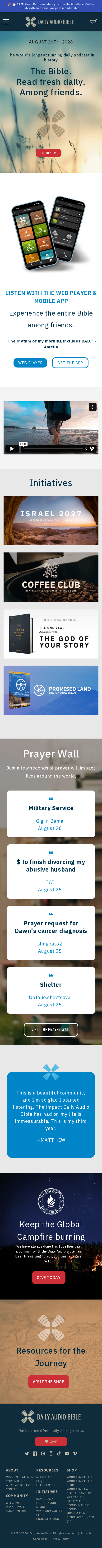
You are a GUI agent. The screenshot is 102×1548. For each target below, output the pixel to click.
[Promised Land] (51, 690)
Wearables (75, 1497)
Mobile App (44, 1477)
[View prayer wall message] (51, 814)
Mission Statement (20, 1477)
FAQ (39, 1481)
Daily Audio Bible (40, 1533)
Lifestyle (74, 1501)
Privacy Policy (60, 1538)
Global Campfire (80, 1493)
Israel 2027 (44, 1499)
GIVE (53, 1441)
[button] (6, 22)
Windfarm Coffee (80, 1477)
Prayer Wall (15, 1507)
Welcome (13, 1503)
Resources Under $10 (80, 1519)
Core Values (15, 1481)
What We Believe (19, 1485)
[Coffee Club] (51, 520)
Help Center (46, 1485)
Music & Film (76, 1513)
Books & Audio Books (78, 1507)
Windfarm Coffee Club (49, 1513)
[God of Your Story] (51, 633)
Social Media (16, 1511)
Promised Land (47, 1519)
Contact (12, 1489)
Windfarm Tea (77, 1489)
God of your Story (46, 1505)
